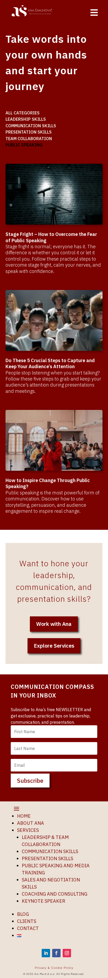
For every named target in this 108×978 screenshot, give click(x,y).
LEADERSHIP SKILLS (26, 119)
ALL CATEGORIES (23, 112)
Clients (26, 921)
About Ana (30, 823)
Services (28, 830)
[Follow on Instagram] (67, 953)
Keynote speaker (43, 901)
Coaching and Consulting (54, 894)
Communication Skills (50, 851)
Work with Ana (54, 623)
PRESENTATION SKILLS (29, 132)
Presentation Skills (47, 858)
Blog (23, 914)
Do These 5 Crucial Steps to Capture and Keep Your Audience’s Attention (50, 363)
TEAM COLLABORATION (29, 138)
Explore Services (54, 645)
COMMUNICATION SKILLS (31, 125)
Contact (28, 928)
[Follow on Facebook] (56, 953)
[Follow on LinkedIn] (46, 953)
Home (24, 816)
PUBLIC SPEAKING (24, 144)
